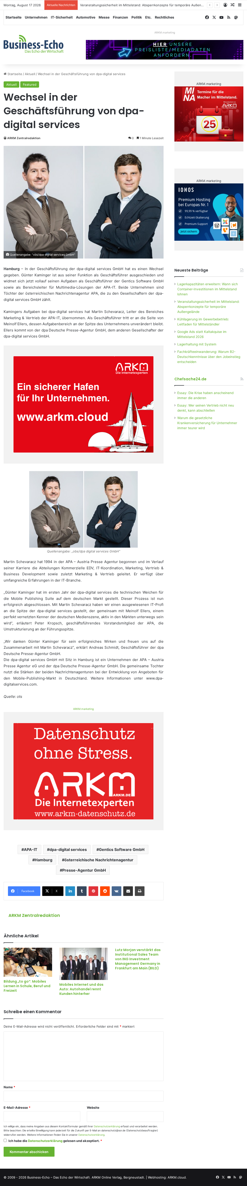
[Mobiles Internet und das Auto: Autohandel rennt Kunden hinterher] (83, 964)
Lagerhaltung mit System (196, 344)
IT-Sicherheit (62, 17)
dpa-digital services (68, 849)
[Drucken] (139, 891)
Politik (136, 17)
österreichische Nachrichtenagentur (98, 859)
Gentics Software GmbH (121, 849)
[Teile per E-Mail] (128, 891)
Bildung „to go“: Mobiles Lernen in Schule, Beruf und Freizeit (27, 986)
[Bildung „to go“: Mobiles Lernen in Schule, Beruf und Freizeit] (28, 962)
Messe (104, 17)
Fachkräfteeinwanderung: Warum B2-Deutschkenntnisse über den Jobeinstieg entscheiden (208, 357)
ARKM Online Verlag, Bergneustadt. (118, 1177)
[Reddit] (105, 891)
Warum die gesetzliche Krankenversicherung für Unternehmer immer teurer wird (207, 423)
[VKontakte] (116, 891)
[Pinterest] (93, 891)
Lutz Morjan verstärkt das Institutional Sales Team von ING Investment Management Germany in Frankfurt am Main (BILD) (138, 959)
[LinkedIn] (70, 891)
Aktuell (30, 74)
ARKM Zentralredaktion (23, 138)
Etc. (148, 17)
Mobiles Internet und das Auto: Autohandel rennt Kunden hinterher (81, 989)
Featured (29, 84)
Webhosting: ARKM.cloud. (167, 1177)
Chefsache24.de (190, 379)
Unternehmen (36, 17)
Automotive (85, 17)
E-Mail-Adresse (17, 1107)
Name (9, 1087)
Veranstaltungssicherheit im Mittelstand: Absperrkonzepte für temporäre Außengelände (146, 5)
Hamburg (43, 859)
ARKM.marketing (164, 32)
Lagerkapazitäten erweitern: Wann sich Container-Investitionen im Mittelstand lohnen (207, 289)
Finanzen (120, 17)
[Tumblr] (82, 891)
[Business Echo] (33, 44)
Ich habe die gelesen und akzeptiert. (55, 1141)
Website (93, 1107)
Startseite (13, 17)
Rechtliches (164, 17)
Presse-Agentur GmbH (84, 870)
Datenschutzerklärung (107, 1126)
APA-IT (30, 849)
